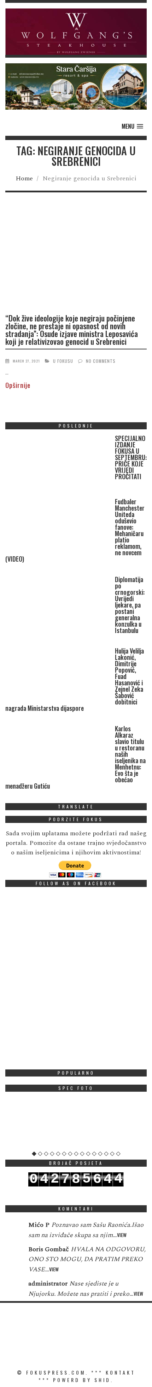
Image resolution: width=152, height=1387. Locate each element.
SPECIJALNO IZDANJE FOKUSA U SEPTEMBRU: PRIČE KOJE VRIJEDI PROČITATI (131, 457)
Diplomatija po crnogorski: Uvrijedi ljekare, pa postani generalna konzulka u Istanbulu (130, 605)
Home (24, 178)
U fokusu (63, 361)
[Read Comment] (13, 1229)
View (122, 1234)
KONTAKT (120, 1372)
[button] (76, 31)
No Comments (101, 361)
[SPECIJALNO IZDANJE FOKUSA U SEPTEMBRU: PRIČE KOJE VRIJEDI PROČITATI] (58, 463)
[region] (76, 31)
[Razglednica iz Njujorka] (76, 1123)
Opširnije (17, 385)
